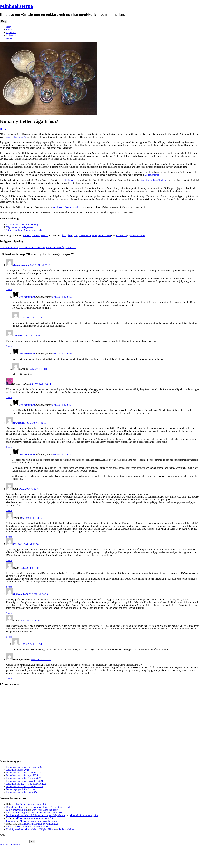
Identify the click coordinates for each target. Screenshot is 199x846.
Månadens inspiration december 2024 (24, 781)
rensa (94, 235)
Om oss (10, 29)
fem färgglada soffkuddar (153, 180)
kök (75, 235)
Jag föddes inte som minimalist (31, 804)
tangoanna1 (19, 423)
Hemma (36, 235)
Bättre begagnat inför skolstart (21, 789)
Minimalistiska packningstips (84, 815)
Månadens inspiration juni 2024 (21, 792)
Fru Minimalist (137, 235)
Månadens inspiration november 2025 (24, 767)
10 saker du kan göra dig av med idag (24, 230)
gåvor (69, 235)
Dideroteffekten (66, 829)
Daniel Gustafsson (15, 807)
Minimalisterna (16, 6)
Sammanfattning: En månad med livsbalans (22, 247)
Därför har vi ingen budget (45, 809)
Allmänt (27, 235)
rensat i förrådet (67, 180)
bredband (10, 821)
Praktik (44, 235)
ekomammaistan (21, 265)
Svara (9, 289)
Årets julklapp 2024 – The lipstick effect (26, 783)
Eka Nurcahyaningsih (17, 809)
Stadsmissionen (152, 175)
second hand (104, 235)
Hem (8, 26)
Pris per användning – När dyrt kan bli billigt (50, 807)
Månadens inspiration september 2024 (24, 786)
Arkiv (9, 38)
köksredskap (85, 235)
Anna (16, 335)
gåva (63, 235)
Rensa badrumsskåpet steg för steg (33, 826)
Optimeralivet (20, 594)
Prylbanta (11, 32)
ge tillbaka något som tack (66, 207)
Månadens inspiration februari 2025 (23, 778)
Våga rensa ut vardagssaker (19, 227)
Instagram (11, 35)
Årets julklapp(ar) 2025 (17, 769)
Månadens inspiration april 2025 (22, 775)
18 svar (3, 129)
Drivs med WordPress (10, 844)
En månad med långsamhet (61, 247)
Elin (15, 544)
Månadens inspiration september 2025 (24, 772)
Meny (3, 21)
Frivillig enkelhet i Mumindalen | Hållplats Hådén (30, 829)
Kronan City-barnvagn (15, 137)
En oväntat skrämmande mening (22, 224)
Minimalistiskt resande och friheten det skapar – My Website (35, 815)
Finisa (9, 826)
